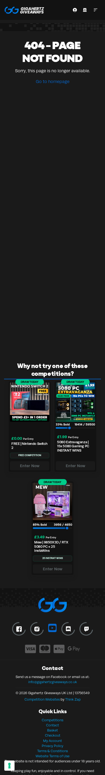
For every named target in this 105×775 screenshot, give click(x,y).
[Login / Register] (74, 10)
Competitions (52, 720)
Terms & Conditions (52, 751)
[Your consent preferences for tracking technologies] (9, 765)
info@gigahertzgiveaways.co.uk (52, 682)
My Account (52, 741)
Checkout (52, 735)
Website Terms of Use (52, 756)
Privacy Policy (52, 746)
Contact (52, 725)
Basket (52, 730)
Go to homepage (52, 81)
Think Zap (73, 699)
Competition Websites (42, 699)
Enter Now (30, 466)
